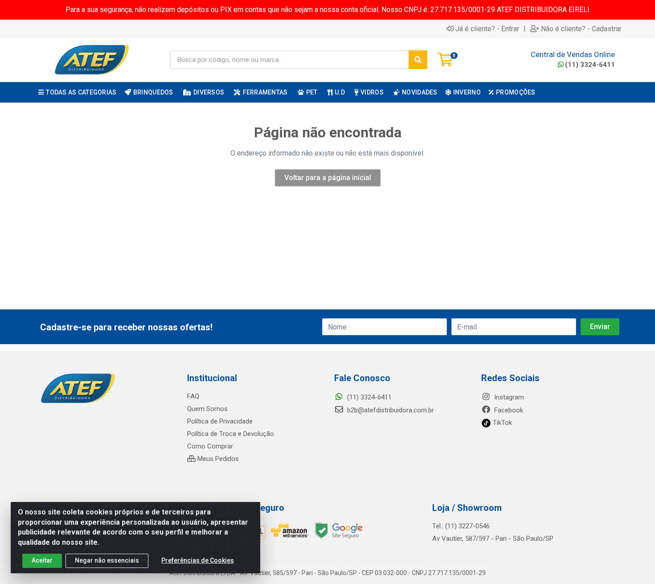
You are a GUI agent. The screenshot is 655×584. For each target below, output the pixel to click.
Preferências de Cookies (197, 560)
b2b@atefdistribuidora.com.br (389, 410)
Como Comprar (210, 446)
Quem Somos (207, 409)
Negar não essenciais (107, 560)
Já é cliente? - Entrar (487, 28)
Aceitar (42, 560)
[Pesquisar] (418, 59)
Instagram (508, 397)
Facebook (507, 410)
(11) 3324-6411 (590, 65)
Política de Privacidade (220, 421)
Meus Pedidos (217, 459)
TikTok (501, 423)
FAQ (193, 396)
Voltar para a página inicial (327, 177)
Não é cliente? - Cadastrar (581, 28)
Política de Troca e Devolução (230, 434)
